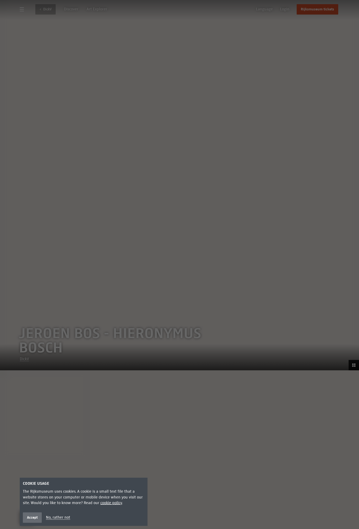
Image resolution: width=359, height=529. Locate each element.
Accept (32, 517)
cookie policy (111, 503)
